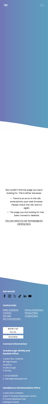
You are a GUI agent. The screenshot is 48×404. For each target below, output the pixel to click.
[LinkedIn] (24, 296)
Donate (13, 336)
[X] (14, 296)
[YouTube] (29, 296)
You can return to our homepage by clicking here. (24, 222)
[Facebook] (4, 296)
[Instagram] (9, 296)
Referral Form (13, 330)
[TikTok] (19, 296)
